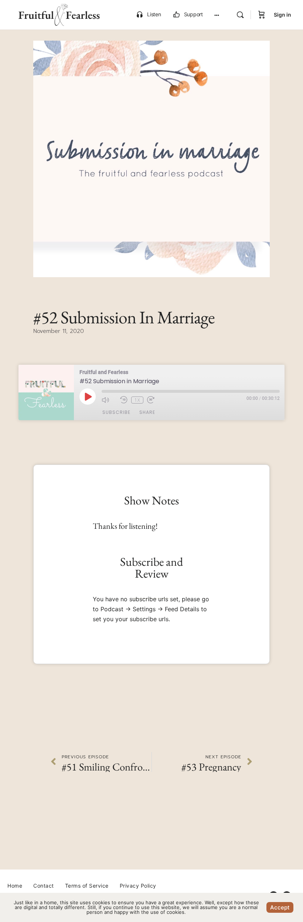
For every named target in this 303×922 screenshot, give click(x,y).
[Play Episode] (87, 396)
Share (147, 412)
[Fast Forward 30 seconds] (154, 400)
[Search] (240, 14)
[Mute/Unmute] (109, 400)
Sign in (282, 14)
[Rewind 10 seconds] (123, 400)
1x (137, 400)
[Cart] (261, 15)
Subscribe (116, 412)
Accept (280, 907)
